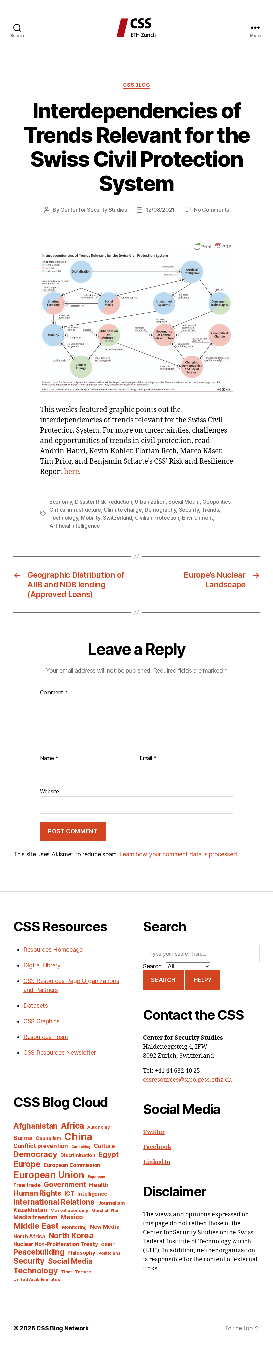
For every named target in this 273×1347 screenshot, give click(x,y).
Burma (23, 1137)
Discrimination (77, 1155)
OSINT (108, 1244)
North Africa (29, 1236)
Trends (210, 509)
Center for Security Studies (93, 209)
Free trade (26, 1185)
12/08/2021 (160, 209)
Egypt (108, 1154)
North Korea (71, 1235)
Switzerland (117, 517)
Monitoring (74, 1227)
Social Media (184, 501)
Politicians (109, 1253)
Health (98, 1184)
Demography (160, 509)
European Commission (72, 1165)
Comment (54, 693)
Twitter (154, 1132)
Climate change (123, 509)
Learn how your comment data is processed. (178, 854)
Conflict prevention (40, 1145)
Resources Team (45, 1036)
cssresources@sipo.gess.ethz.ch (187, 1080)
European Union (48, 1174)
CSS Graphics (41, 1021)
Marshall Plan (105, 1210)
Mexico (72, 1217)
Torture (83, 1271)
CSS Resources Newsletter (59, 1052)
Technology (63, 517)
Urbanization (150, 501)
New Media (105, 1226)
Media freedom (35, 1217)
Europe (26, 1164)
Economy (60, 501)
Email (148, 758)
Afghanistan (35, 1125)
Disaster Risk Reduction (103, 501)
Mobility (90, 517)
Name (49, 758)
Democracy (35, 1154)
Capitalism (48, 1138)
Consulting (80, 1147)
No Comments (211, 209)
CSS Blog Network (62, 1328)
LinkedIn (156, 1162)
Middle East (36, 1226)
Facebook (157, 1147)
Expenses (96, 1177)
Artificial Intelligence (74, 525)
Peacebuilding (38, 1251)
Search (163, 980)
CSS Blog (136, 85)
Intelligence (92, 1194)
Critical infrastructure (75, 509)
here (71, 471)
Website (49, 791)
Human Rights (37, 1193)
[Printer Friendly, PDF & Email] (212, 246)
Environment (197, 517)
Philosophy (81, 1253)
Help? (203, 980)
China (78, 1136)
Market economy (69, 1210)
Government (65, 1184)
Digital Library (42, 965)
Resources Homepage (53, 949)
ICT (69, 1193)
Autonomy (98, 1127)
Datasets (35, 1005)
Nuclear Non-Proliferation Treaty (55, 1244)
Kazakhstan (30, 1209)
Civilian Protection (157, 517)
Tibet (66, 1271)
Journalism (111, 1203)
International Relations (54, 1201)
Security (189, 509)
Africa (72, 1126)
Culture (104, 1145)
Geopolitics (216, 501)
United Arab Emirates (36, 1279)
